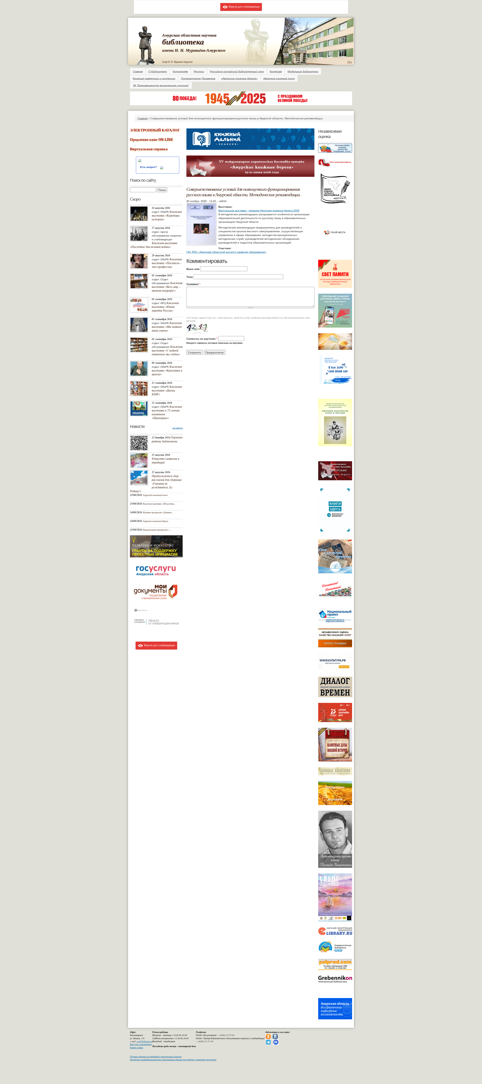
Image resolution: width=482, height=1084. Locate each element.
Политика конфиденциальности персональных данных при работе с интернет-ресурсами (173, 1059)
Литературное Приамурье (198, 78)
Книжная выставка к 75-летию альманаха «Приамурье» (167, 412)
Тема (189, 277)
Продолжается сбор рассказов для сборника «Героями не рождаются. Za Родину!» (156, 483)
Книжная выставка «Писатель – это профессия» (167, 263)
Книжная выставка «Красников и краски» (167, 370)
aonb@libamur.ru (144, 1041)
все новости (177, 428)
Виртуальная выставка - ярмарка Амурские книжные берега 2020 (258, 210)
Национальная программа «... (157, 529)
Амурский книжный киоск (279, 78)
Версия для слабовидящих (244, 6)
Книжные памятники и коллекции (154, 78)
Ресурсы (199, 71)
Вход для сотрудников (141, 1044)
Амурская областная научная (189, 35)
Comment (193, 284)
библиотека (183, 41)
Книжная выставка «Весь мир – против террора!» (167, 286)
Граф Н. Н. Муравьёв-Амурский (177, 61)
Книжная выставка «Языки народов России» (165, 306)
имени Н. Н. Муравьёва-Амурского (193, 50)
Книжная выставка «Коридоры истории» (167, 215)
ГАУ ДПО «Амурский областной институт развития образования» (226, 252)
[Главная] (146, 45)
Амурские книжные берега (155, 520)
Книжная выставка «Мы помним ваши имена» (167, 326)
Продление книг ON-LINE (151, 139)
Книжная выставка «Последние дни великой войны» (153, 245)
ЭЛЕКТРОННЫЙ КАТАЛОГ (155, 130)
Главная (138, 71)
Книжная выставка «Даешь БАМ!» (167, 390)
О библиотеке (157, 71)
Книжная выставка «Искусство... (159, 503)
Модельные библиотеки (303, 71)
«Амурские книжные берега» (239, 78)
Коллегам (276, 71)
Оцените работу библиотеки (167, 439)
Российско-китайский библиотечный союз (237, 71)
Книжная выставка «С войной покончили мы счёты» (167, 350)
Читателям (180, 71)
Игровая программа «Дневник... (158, 512)
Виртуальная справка (149, 149)
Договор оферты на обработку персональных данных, (156, 1056)
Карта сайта (136, 1047)
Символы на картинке (201, 338)
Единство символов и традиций (165, 460)
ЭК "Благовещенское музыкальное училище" (161, 85)
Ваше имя (192, 269)
